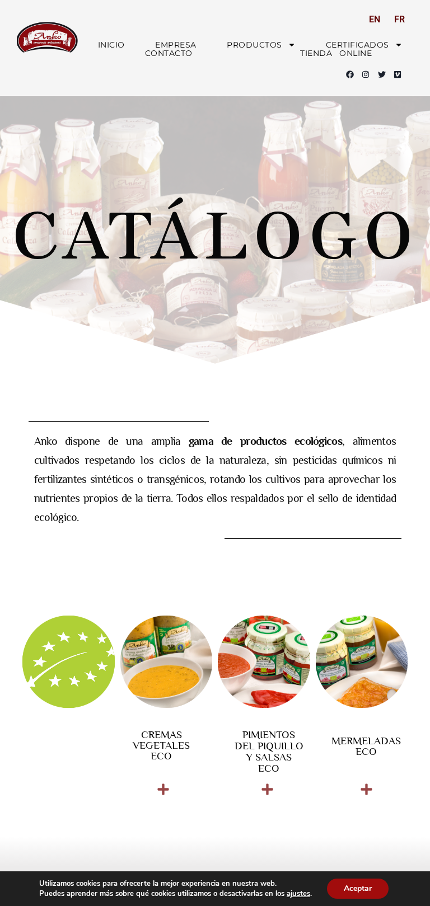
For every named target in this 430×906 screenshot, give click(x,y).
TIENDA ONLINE (336, 53)
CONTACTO (169, 53)
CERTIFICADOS (357, 45)
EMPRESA (176, 45)
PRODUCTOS (254, 45)
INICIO (111, 45)
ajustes (298, 894)
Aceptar (358, 888)
